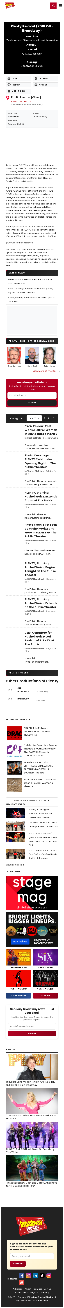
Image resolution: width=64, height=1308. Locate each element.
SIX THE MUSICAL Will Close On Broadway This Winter (30, 1151)
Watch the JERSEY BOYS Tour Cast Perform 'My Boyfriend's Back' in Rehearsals (43, 854)
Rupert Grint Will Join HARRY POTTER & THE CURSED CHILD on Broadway (30, 1083)
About (28, 1289)
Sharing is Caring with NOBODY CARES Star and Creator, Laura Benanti (41, 813)
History (16, 84)
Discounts (45, 995)
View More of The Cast (45, 371)
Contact (38, 1289)
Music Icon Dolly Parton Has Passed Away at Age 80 (31, 1117)
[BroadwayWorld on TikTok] (42, 1275)
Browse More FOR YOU (30, 800)
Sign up (32, 1033)
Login (45, 5)
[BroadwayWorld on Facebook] (21, 1275)
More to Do (18, 91)
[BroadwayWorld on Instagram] (28, 1275)
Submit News (21, 1292)
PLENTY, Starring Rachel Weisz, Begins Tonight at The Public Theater (40, 569)
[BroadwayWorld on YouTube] (21, 1282)
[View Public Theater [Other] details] (32, 145)
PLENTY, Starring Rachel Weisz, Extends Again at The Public (41, 496)
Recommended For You (18, 719)
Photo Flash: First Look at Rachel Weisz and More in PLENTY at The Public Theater (41, 530)
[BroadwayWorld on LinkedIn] (35, 1275)
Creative (43, 78)
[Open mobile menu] (60, 5)
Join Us (47, 1289)
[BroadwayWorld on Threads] (49, 1275)
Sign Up (32, 402)
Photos (43, 84)
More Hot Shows (18, 995)
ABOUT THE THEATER (21, 101)
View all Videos (14, 864)
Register (37, 5)
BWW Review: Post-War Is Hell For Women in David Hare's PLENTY (41, 430)
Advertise (18, 1289)
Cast (14, 78)
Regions (34, 1292)
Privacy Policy (40, 1300)
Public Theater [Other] (26, 97)
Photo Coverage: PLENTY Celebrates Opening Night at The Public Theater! (40, 461)
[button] (53, 5)
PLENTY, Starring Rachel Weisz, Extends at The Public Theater (41, 603)
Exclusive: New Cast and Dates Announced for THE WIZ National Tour (31, 1184)
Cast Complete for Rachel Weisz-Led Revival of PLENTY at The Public (39, 638)
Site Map (45, 1292)
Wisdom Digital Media (40, 1297)
